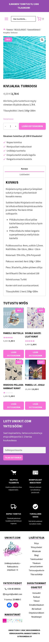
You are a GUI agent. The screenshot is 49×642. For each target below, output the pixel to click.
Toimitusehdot (36, 559)
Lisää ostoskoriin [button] (13, 354)
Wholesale (36, 551)
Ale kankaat (36, 609)
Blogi (36, 555)
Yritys (36, 543)
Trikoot (36, 601)
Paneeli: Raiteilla (13, 333)
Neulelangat (36, 616)
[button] (42, 39)
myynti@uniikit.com (13, 594)
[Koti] (4, 29)
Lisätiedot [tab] (25, 174)
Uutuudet (36, 593)
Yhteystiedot (36, 547)
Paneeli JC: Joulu (35, 384)
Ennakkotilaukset (36, 605)
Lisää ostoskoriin (32, 126)
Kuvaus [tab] (24, 168)
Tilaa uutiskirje (36, 574)
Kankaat (36, 597)
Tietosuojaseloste (36, 570)
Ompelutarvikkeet (36, 613)
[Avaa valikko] (6, 19)
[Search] (32, 19)
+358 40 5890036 (13, 589)
